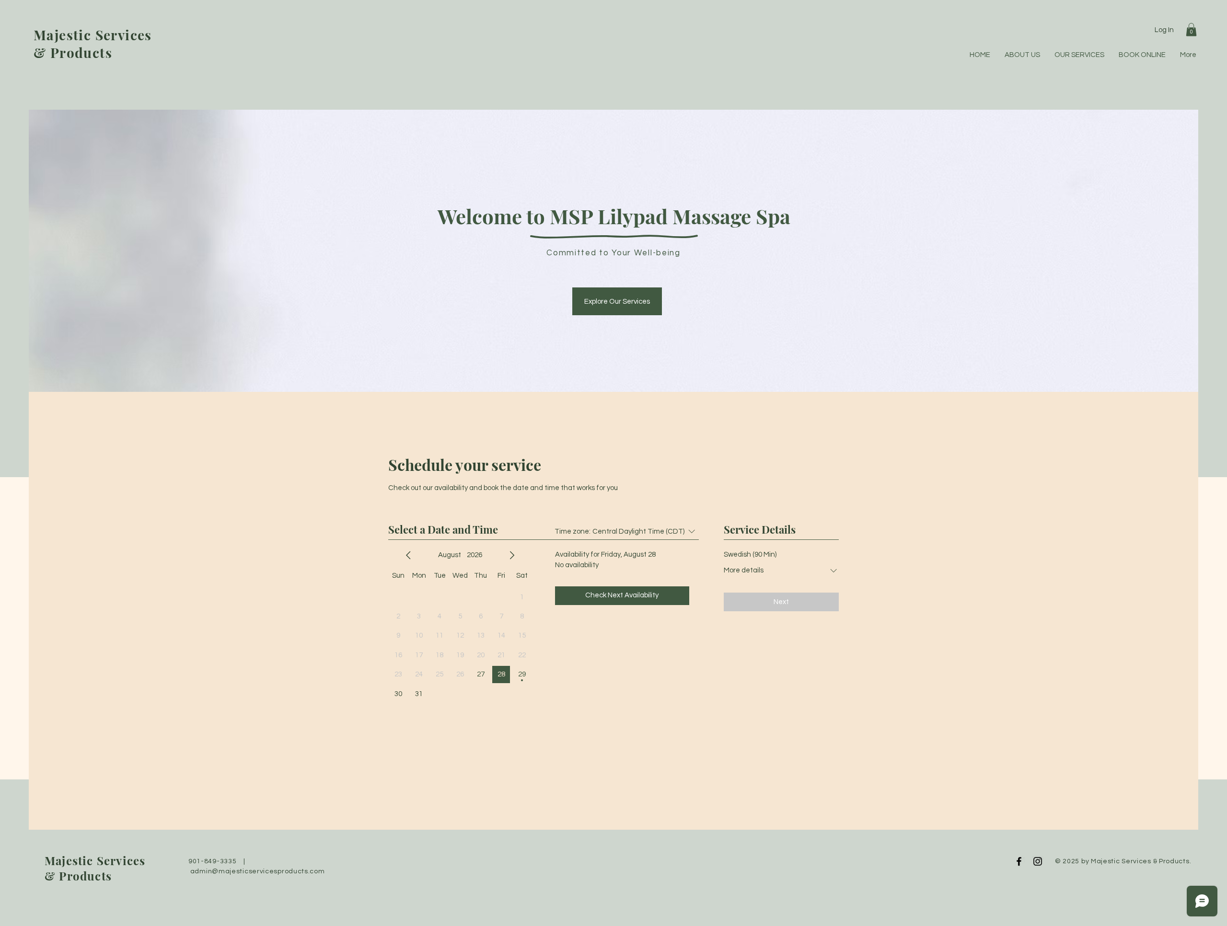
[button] (1191, 29)
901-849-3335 (212, 861)
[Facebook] (1019, 861)
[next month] (512, 555)
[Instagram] (1037, 861)
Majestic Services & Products (93, 43)
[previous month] (408, 555)
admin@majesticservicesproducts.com (257, 871)
